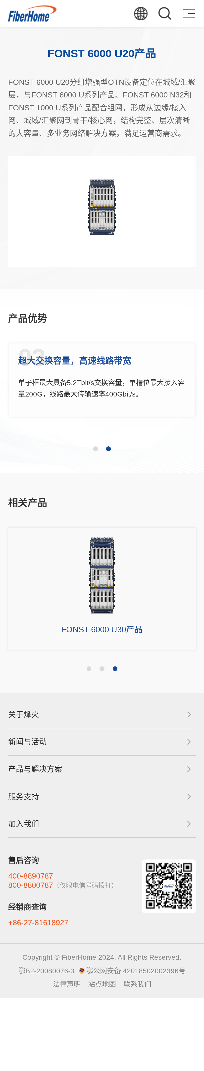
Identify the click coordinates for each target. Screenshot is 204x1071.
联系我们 (137, 984)
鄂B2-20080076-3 (46, 971)
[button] (95, 448)
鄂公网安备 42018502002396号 (136, 971)
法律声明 (67, 984)
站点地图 (102, 984)
